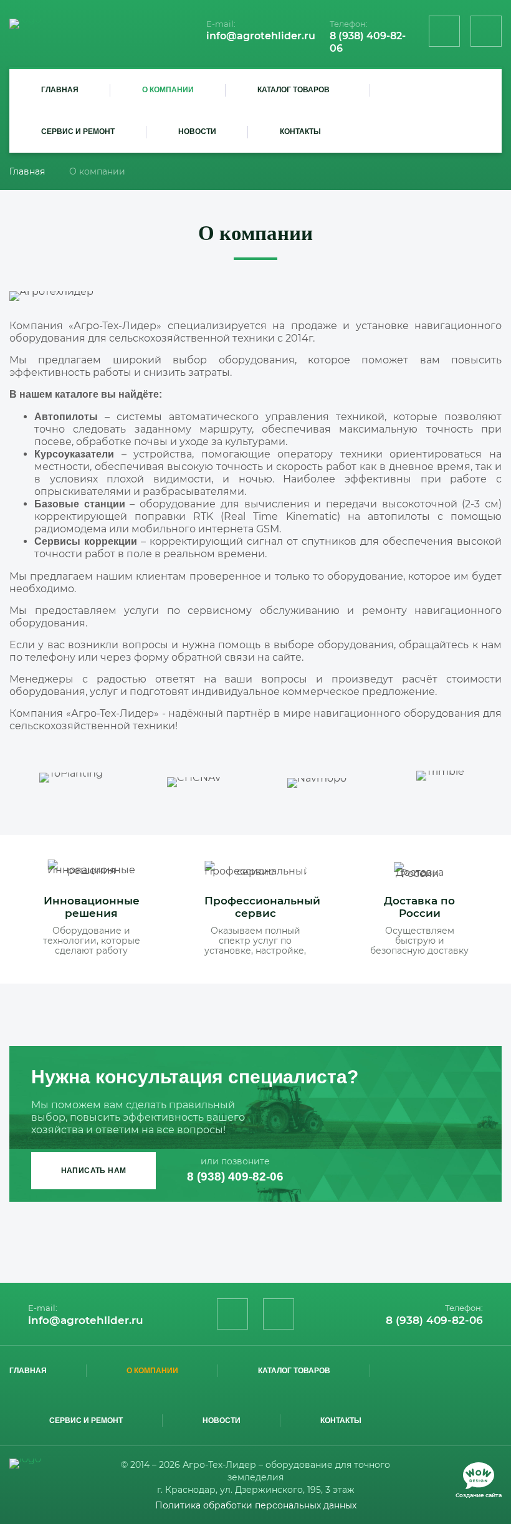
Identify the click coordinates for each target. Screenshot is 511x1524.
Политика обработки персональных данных (255, 1505)
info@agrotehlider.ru (260, 36)
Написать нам (94, 1170)
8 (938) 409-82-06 (235, 1176)
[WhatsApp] (444, 31)
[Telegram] (486, 31)
